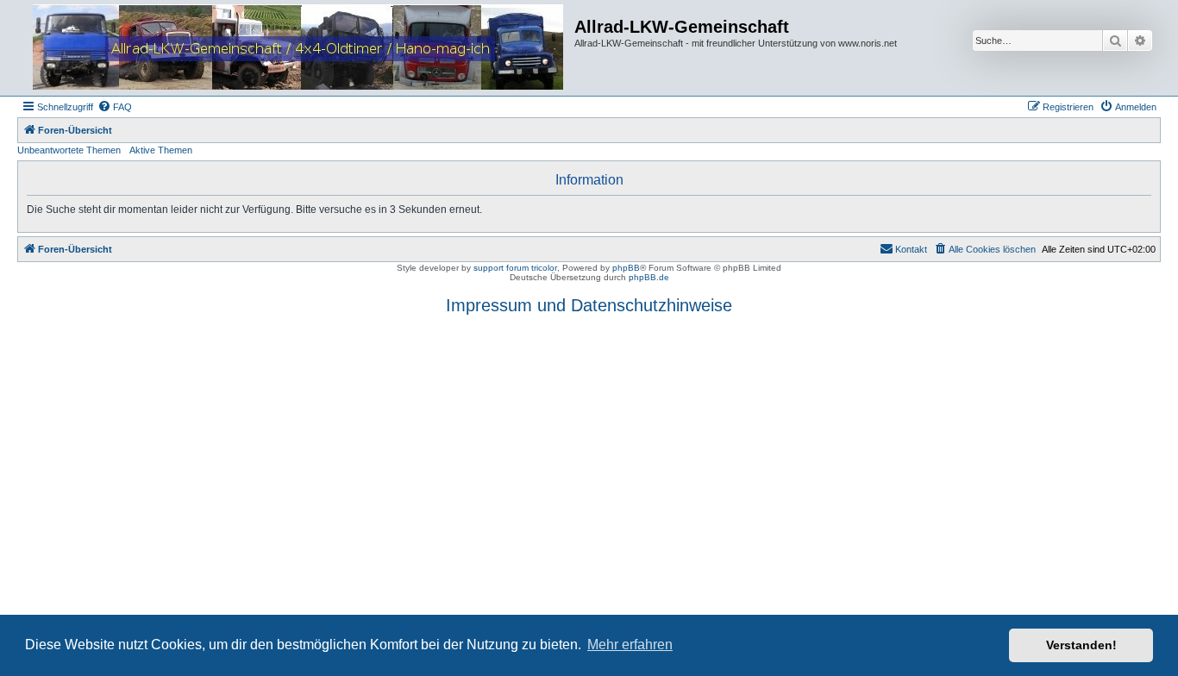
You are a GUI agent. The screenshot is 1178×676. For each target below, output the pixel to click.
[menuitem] (114, 107)
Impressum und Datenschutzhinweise (589, 305)
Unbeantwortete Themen (69, 150)
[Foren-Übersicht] (298, 47)
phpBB (626, 267)
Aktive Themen (160, 150)
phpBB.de (649, 277)
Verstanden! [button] (1081, 645)
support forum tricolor (515, 267)
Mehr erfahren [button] (630, 644)
